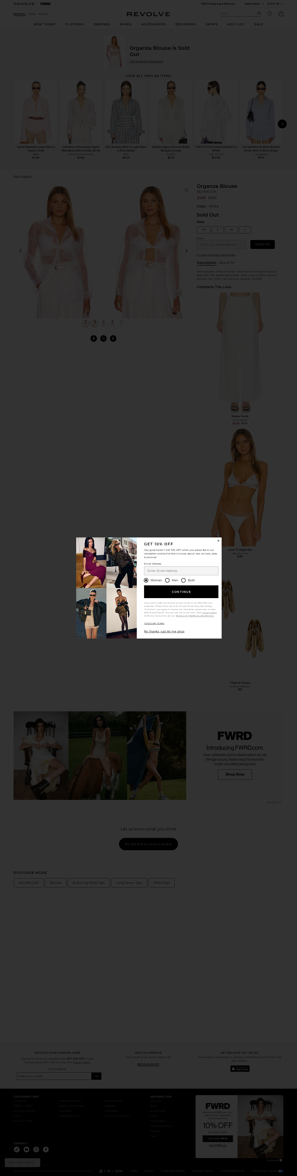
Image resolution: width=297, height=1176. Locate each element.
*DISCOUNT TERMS (154, 623)
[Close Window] (218, 540)
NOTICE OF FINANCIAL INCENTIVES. (195, 615)
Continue (181, 592)
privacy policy (209, 612)
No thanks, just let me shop (164, 631)
